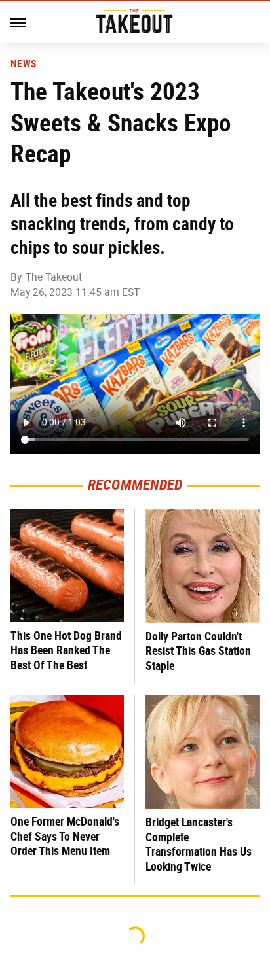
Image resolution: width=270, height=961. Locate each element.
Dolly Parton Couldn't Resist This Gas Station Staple (198, 651)
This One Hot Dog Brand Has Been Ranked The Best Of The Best (66, 650)
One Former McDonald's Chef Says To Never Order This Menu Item (64, 836)
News (23, 64)
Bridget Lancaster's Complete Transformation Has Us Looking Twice (198, 844)
